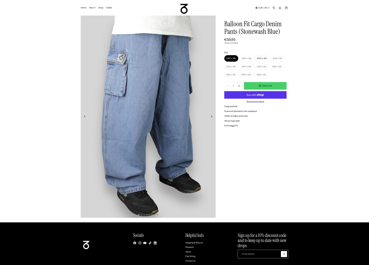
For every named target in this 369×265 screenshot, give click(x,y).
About (188, 251)
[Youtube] (145, 243)
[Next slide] (212, 116)
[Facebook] (135, 243)
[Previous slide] (84, 116)
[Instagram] (140, 243)
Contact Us (190, 261)
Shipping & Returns (194, 242)
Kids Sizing (190, 256)
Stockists (189, 247)
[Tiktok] (150, 243)
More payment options (255, 102)
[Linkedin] (155, 243)
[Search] (274, 8)
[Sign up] (284, 254)
